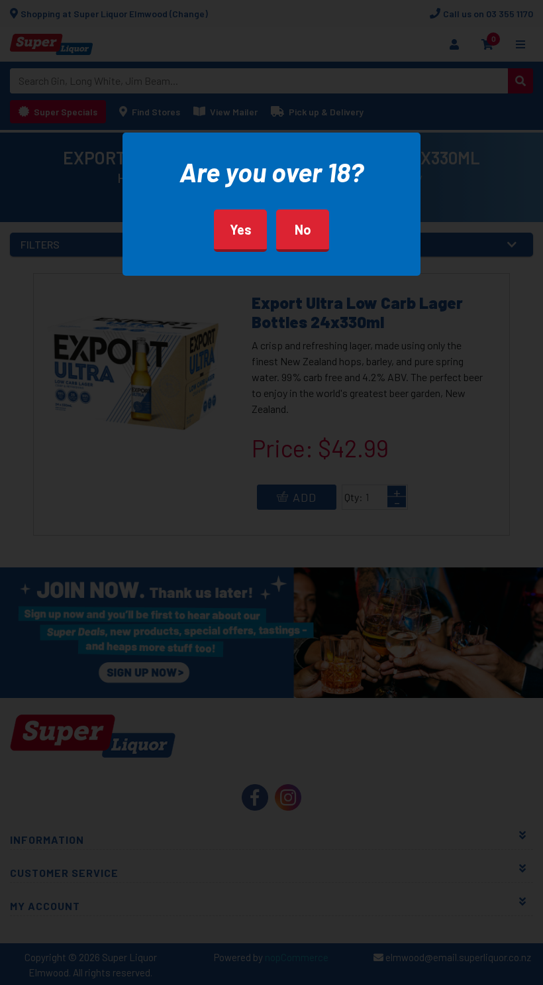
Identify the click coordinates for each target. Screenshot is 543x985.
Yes (241, 229)
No (303, 229)
